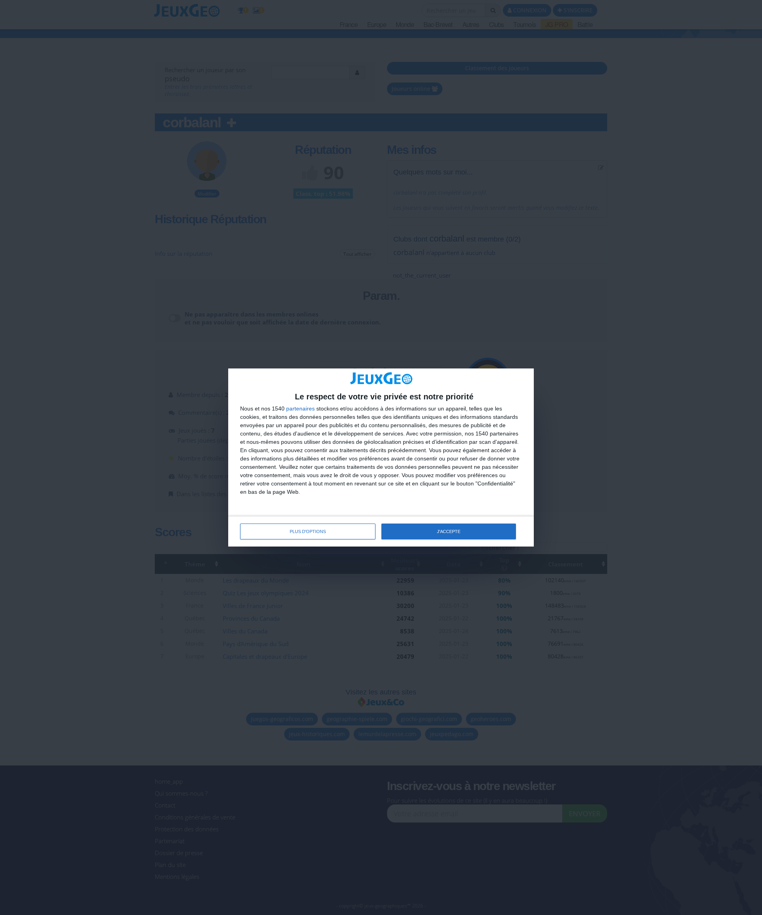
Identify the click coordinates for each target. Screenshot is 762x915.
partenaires (300, 408)
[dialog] (381, 457)
